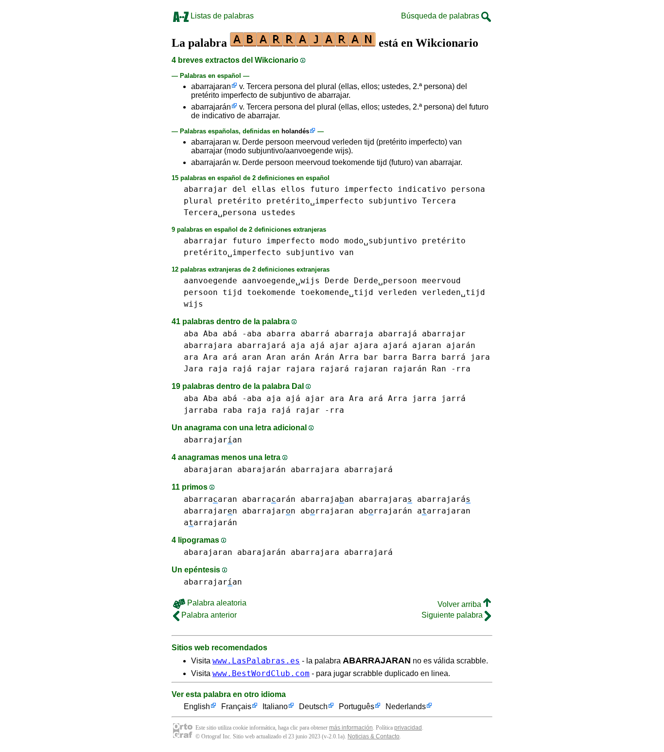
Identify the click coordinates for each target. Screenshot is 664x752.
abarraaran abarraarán (240, 499)
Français (236, 706)
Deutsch (313, 706)
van (346, 252)
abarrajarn (210, 510)
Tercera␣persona (220, 212)
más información (351, 727)
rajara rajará (317, 368)
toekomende (271, 292)
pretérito (240, 200)
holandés (295, 131)
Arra (349, 357)
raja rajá (230, 368)
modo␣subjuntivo (380, 240)
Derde (337, 280)
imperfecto (368, 189)
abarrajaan (327, 499)
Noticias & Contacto (374, 736)
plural (198, 200)
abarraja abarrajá (375, 333)
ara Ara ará (210, 357)
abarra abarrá (298, 333)
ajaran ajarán (443, 345)
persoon (201, 292)
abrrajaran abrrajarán (356, 510)
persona (468, 189)
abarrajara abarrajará (235, 345)
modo (329, 240)
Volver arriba (460, 604)
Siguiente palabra (453, 615)
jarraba (201, 410)
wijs (193, 304)
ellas (264, 189)
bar (371, 357)
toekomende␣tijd (336, 292)
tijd (232, 292)
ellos (293, 189)
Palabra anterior (208, 615)
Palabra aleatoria (215, 603)
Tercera (439, 200)
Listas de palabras (221, 16)
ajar (339, 345)
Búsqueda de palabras (441, 16)
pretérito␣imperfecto (315, 200)
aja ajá (308, 345)
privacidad (408, 727)
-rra (461, 368)
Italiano (275, 706)
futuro (324, 189)
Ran (439, 368)
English (197, 706)
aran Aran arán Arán (288, 357)
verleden (397, 292)
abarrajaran (211, 86)
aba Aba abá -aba (223, 333)
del (239, 189)
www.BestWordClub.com (261, 673)
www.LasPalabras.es (256, 660)
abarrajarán (211, 107)
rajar (269, 368)
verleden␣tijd (453, 292)
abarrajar (205, 189)
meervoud (441, 280)
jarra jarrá (439, 398)
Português (356, 706)
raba (232, 410)
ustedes (279, 212)
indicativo (422, 189)
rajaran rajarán (390, 368)
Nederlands (405, 706)
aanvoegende (210, 280)
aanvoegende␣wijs (281, 280)
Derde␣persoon (385, 280)
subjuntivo (392, 200)
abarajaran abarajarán (235, 469)
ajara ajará (380, 345)
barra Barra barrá (424, 357)
